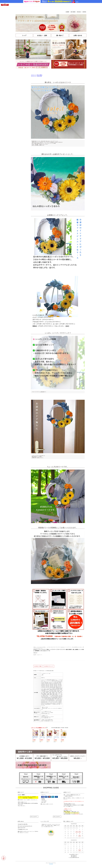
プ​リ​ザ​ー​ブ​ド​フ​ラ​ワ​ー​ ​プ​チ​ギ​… (56, 737)
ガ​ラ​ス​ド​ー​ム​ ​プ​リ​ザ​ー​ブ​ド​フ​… (63, 737)
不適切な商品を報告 (50, 670)
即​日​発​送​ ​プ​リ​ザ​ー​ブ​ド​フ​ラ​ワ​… (49, 737)
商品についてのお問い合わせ (40, 670)
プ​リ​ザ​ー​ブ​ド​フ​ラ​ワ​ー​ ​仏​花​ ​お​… (42, 737)
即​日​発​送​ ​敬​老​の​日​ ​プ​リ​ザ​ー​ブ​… (35, 737)
